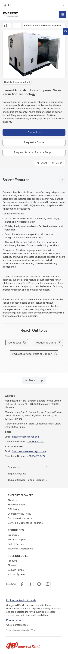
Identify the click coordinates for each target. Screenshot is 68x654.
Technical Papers (17, 539)
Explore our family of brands (21, 600)
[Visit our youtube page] (31, 584)
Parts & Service (16, 544)
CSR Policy (13, 509)
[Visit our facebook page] (22, 584)
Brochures (13, 535)
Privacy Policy (13, 620)
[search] (63, 5)
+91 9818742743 (35, 441)
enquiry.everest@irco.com (25, 436)
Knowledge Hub (16, 504)
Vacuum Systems (16, 574)
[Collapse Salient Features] (62, 180)
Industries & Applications (20, 548)
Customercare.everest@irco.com (29, 451)
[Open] (62, 14)
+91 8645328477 (36, 456)
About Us (12, 500)
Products (12, 560)
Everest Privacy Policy (19, 513)
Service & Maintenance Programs (25, 522)
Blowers (12, 565)
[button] (34, 180)
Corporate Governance (20, 518)
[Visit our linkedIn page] (39, 584)
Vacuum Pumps (16, 569)
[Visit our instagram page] (48, 584)
